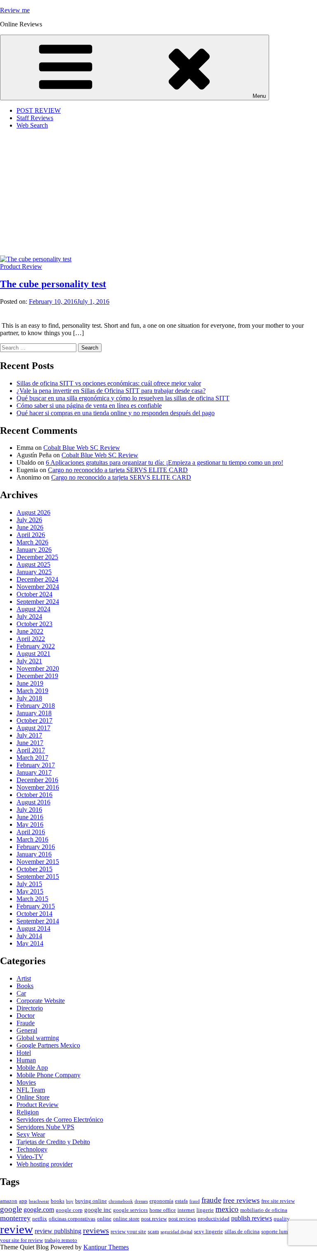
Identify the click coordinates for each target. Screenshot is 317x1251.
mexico (227, 1209)
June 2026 (30, 527)
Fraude (26, 1022)
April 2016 (31, 831)
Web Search (32, 125)
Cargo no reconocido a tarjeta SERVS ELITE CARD (118, 469)
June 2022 (30, 631)
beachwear (39, 1201)
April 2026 (31, 534)
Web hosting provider (45, 1164)
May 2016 (30, 824)
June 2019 (30, 683)
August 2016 (33, 802)
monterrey (15, 1218)
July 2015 (29, 883)
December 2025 (37, 556)
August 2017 (33, 727)
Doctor (26, 1015)
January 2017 (34, 772)
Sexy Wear (31, 1134)
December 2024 (37, 579)
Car (21, 993)
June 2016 (30, 817)
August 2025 (33, 564)
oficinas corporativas (72, 1219)
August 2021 (33, 653)
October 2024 (34, 594)
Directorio (30, 1008)
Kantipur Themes (106, 1247)
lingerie (205, 1210)
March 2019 (32, 690)
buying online (91, 1201)
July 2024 (29, 616)
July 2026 (29, 519)
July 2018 (29, 698)
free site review (278, 1201)
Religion (28, 1112)
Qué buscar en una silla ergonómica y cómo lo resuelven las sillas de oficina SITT (123, 398)
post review (154, 1219)
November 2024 (38, 586)
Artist (24, 978)
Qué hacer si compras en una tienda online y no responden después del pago (116, 412)
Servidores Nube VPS (45, 1126)
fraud (194, 1201)
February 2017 (36, 765)
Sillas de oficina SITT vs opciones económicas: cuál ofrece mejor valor (109, 383)
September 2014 (38, 921)
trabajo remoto (61, 1240)
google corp (69, 1210)
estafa (181, 1201)
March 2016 (32, 839)
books (57, 1201)
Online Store (33, 1097)
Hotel (24, 1052)
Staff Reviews (35, 117)
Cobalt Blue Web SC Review (81, 447)
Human (26, 1060)
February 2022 (36, 646)
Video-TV (30, 1156)
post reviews (182, 1219)
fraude (211, 1200)
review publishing (58, 1231)
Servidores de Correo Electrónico (60, 1119)
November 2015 (38, 861)
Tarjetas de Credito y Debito (53, 1141)
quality (282, 1219)
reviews (96, 1230)
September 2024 (38, 601)
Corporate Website (41, 1000)
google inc (97, 1209)
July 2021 (29, 661)
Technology (32, 1149)
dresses (141, 1201)
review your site (128, 1231)
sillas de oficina (242, 1231)
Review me (15, 10)
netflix (39, 1219)
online (104, 1219)
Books (25, 985)
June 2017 (30, 742)
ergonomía (161, 1201)
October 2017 (34, 720)
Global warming (38, 1037)
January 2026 (34, 549)
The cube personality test (53, 284)
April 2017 (31, 750)
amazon (8, 1201)
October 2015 (34, 869)
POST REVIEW (39, 110)
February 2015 (36, 906)
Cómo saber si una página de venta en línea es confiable (89, 405)
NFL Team (31, 1089)
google (11, 1209)
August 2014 (33, 928)
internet (186, 1210)
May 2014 (30, 943)
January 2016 (34, 854)
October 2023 (34, 623)
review (16, 1229)
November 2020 (38, 668)
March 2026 (32, 542)
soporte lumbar (278, 1231)
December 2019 (37, 675)
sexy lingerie (208, 1231)
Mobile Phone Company (48, 1074)
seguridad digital (176, 1232)
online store (126, 1219)
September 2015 (38, 876)
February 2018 (36, 705)
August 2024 (33, 608)
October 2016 (34, 794)
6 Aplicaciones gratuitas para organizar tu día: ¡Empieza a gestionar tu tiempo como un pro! (164, 462)
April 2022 (31, 638)
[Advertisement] (158, 193)
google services (130, 1210)
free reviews (241, 1200)
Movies (26, 1082)
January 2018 (34, 713)
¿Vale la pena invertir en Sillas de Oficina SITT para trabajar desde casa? (111, 390)
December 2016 (37, 779)
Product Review (21, 266)
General (27, 1030)
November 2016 (38, 787)
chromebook (121, 1201)
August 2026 (33, 512)
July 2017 (29, 735)
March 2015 (32, 898)
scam (153, 1231)
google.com (39, 1209)
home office (162, 1210)
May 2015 (30, 891)
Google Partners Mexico (48, 1045)
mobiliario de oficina (263, 1210)
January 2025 (34, 571)
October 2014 (34, 913)
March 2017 (32, 757)
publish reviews (251, 1218)
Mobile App (32, 1067)
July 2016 (29, 809)
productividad (213, 1219)
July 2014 (29, 935)
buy (69, 1201)
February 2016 (36, 846)
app (23, 1201)
